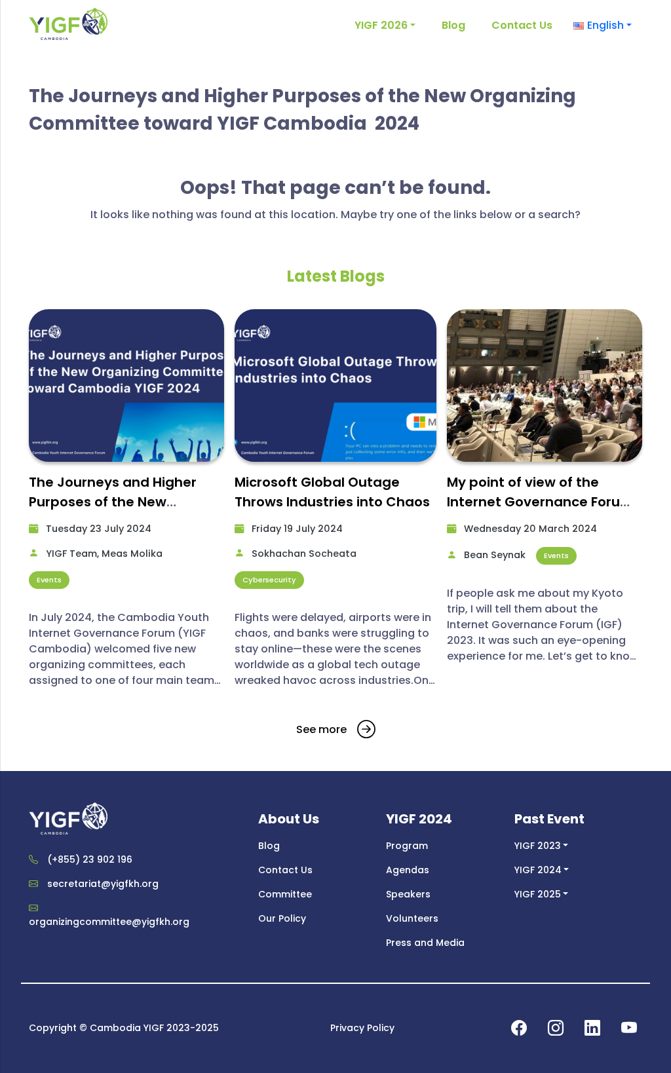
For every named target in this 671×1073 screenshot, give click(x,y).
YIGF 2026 (381, 25)
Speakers (408, 894)
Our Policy (282, 918)
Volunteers (412, 918)
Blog (453, 25)
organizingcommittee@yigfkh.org (109, 921)
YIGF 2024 (538, 869)
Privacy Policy (362, 1027)
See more (321, 729)
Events (49, 579)
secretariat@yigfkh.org (103, 883)
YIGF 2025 (537, 894)
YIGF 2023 (537, 845)
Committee (285, 894)
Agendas (407, 869)
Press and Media (425, 942)
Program (407, 845)
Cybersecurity (269, 579)
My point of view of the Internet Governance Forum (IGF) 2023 (540, 502)
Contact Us (521, 25)
